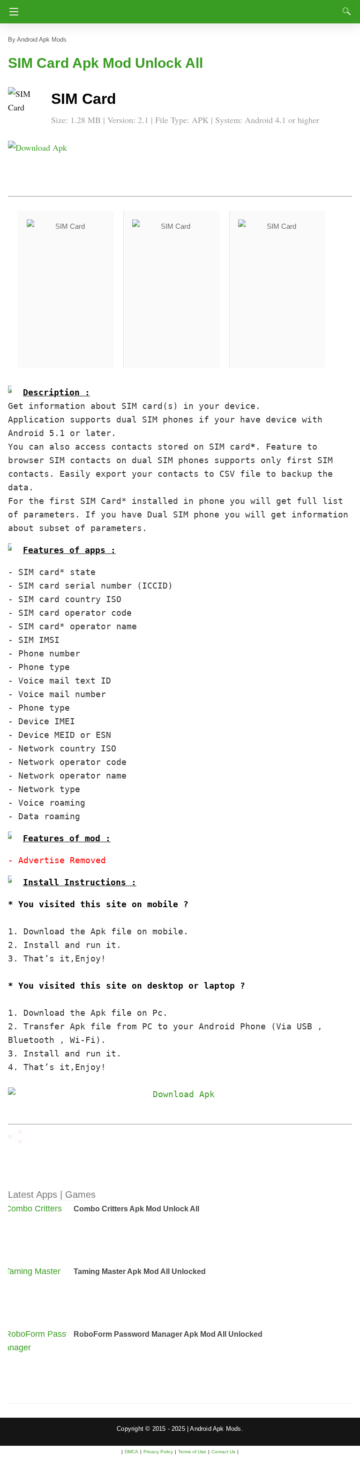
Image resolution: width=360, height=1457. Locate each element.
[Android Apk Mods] (180, 9)
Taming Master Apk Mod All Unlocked (140, 1271)
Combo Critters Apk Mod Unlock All (136, 1209)
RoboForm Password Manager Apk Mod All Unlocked (168, 1334)
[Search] (344, 11)
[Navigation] (11, 11)
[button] (26, 105)
